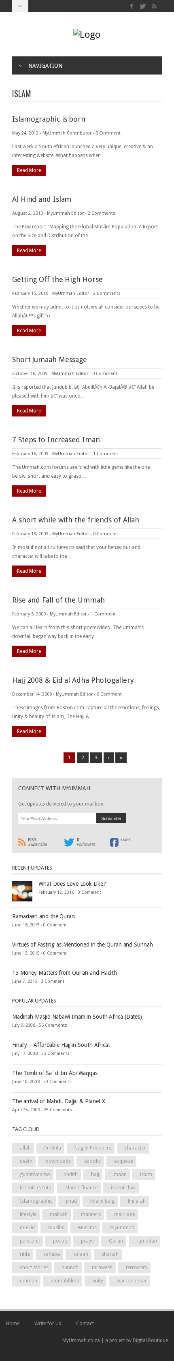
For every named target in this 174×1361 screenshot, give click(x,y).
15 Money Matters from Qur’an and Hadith (64, 972)
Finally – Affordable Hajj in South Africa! (61, 1045)
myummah (122, 1227)
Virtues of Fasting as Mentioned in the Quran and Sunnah (82, 944)
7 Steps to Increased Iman (56, 439)
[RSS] (154, 6)
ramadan (146, 1241)
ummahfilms (65, 1281)
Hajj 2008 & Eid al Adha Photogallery (73, 680)
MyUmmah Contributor (66, 133)
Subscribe (37, 842)
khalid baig (102, 1201)
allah (25, 1148)
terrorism (136, 1267)
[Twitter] (143, 6)
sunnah (70, 1267)
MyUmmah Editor (65, 213)
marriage (124, 1214)
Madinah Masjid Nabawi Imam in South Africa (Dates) (77, 1016)
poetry (60, 1241)
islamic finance (81, 1188)
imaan (119, 1174)
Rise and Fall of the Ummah (58, 600)
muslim (56, 1227)
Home (12, 1323)
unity (97, 1281)
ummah (28, 1281)
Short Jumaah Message (49, 359)
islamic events (35, 1188)
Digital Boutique (150, 1340)
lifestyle (28, 1214)
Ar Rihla (52, 1148)
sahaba (51, 1254)
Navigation (45, 65)
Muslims (87, 1227)
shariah (110, 1254)
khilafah (137, 1201)
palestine (30, 1241)
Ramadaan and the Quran (43, 916)
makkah (59, 1214)
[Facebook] (132, 6)
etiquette (123, 1161)
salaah (80, 1254)
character (135, 1148)
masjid (27, 1227)
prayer (88, 1241)
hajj (95, 1174)
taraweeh (102, 1267)
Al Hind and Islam (41, 199)
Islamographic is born (48, 119)
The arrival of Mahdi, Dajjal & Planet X (58, 1101)
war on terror (132, 1281)
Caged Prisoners (92, 1148)
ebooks (92, 1161)
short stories (34, 1267)
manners (91, 1214)
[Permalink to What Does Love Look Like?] (22, 891)
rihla (25, 1254)
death (26, 1161)
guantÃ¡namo (35, 1174)
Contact (85, 1323)
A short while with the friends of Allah (75, 520)
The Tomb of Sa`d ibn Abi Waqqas (55, 1073)
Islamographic (36, 1201)
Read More (29, 170)
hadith (71, 1174)
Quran (116, 1241)
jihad (71, 1201)
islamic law (123, 1188)
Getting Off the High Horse (57, 279)
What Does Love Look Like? (72, 883)
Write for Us (47, 1323)
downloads (58, 1161)
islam (146, 1174)
